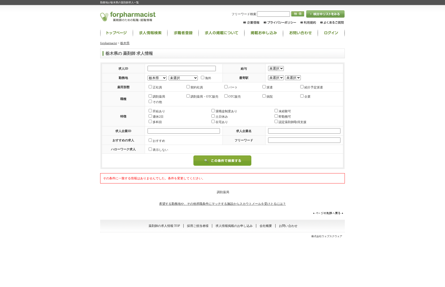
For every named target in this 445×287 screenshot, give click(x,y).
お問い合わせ (300, 33)
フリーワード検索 (244, 14)
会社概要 (266, 226)
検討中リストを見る (325, 14)
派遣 (270, 87)
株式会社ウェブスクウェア (326, 236)
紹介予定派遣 (313, 87)
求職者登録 (183, 33)
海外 (208, 78)
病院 (270, 96)
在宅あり (222, 122)
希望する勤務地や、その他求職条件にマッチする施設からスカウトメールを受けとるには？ (222, 204)
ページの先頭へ (328, 213)
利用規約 (308, 22)
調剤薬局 (159, 96)
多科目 (157, 122)
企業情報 (251, 22)
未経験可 (285, 111)
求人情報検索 (150, 33)
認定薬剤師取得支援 (292, 122)
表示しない (160, 150)
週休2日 (158, 116)
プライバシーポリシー (279, 22)
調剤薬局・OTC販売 (204, 96)
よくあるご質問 (332, 22)
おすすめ (159, 141)
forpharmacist (108, 43)
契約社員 (197, 87)
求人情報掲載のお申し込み (234, 226)
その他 (157, 102)
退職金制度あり (226, 111)
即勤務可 (285, 116)
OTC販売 (234, 96)
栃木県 (125, 43)
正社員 (157, 87)
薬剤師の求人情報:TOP (116, 33)
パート (233, 87)
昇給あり (159, 111)
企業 (307, 96)
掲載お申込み (263, 33)
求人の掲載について (221, 33)
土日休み (222, 116)
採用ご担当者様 (198, 226)
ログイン (331, 33)
